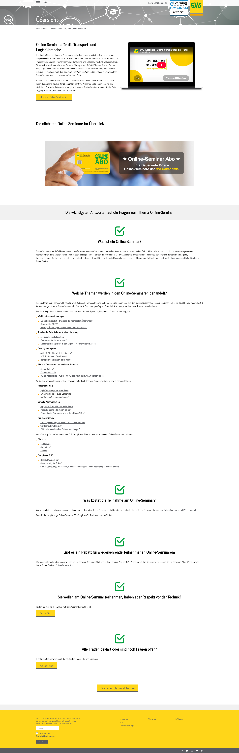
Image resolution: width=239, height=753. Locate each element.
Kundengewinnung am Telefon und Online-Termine (62, 422)
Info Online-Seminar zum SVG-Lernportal (178, 510)
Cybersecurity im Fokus (50, 463)
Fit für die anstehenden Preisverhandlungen (59, 429)
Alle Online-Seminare (77, 28)
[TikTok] (202, 750)
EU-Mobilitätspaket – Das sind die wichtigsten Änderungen (66, 320)
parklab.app (45, 444)
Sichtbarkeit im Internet (50, 426)
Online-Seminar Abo (64, 565)
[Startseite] (45, 2)
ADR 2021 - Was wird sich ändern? (56, 353)
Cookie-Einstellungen (127, 725)
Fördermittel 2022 (48, 324)
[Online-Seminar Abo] (119, 163)
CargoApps (45, 447)
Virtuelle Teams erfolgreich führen (55, 409)
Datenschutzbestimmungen (45, 736)
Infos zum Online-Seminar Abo (54, 97)
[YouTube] (197, 750)
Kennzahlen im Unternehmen (53, 340)
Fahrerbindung (46, 369)
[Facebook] (182, 750)
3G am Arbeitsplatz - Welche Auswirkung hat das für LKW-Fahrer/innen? (72, 375)
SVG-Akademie (42, 28)
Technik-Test (45, 613)
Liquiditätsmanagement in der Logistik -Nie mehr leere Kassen (68, 343)
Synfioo (43, 450)
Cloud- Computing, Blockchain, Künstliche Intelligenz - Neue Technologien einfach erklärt (79, 466)
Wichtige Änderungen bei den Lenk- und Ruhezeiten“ (63, 327)
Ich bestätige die (45, 734)
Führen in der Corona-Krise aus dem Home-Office (62, 413)
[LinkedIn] (187, 750)
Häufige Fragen (47, 665)
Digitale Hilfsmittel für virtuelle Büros (56, 406)
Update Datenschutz (49, 460)
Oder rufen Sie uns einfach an (118, 687)
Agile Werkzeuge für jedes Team (54, 390)
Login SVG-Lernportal (157, 3)
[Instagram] (192, 750)
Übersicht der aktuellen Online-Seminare (181, 258)
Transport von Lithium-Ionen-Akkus (55, 359)
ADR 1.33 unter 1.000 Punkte (53, 356)
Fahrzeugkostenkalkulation (52, 337)
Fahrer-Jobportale (48, 372)
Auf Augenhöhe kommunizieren (54, 397)
